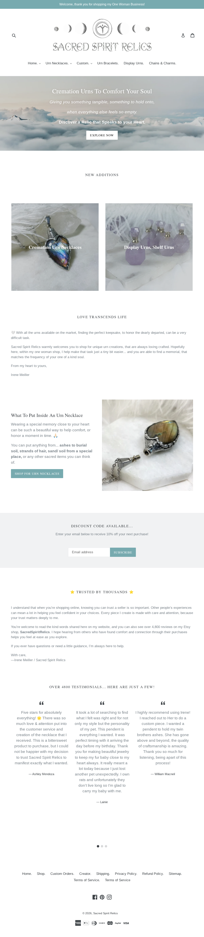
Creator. (85, 874)
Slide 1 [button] (98, 846)
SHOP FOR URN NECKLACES (37, 473)
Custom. (85, 63)
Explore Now (102, 135)
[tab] (98, 846)
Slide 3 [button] (106, 846)
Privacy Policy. (126, 874)
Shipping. (103, 874)
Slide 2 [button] (102, 846)
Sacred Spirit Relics (105, 913)
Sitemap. (175, 874)
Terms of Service (117, 880)
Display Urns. (134, 63)
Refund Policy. (153, 874)
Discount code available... (102, 526)
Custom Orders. (62, 874)
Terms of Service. (87, 880)
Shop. (41, 874)
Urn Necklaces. (60, 63)
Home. (35, 63)
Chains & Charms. (162, 63)
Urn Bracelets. (108, 63)
